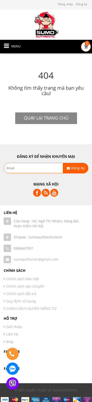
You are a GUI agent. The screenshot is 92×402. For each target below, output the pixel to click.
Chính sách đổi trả (21, 293)
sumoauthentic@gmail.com (35, 259)
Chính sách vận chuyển (25, 286)
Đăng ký (81, 4)
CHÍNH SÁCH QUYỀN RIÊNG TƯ (31, 308)
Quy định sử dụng (21, 301)
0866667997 (23, 248)
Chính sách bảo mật (22, 278)
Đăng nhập (65, 4)
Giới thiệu (14, 326)
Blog (9, 341)
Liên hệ (12, 334)
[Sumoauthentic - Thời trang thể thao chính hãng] (46, 24)
